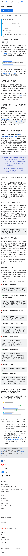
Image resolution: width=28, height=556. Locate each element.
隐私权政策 (7, 548)
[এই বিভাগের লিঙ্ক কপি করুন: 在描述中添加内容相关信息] (21, 202)
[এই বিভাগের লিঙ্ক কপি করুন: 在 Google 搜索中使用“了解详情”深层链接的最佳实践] (22, 392)
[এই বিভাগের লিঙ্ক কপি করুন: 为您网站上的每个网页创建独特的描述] (4, 180)
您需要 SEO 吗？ (5, 498)
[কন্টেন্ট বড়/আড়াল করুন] (13, 19)
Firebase (3, 537)
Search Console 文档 (6, 505)
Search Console (7, 10)
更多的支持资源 (5, 491)
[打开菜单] (2, 2)
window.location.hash (13, 439)
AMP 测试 (3, 522)
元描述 (5, 53)
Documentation (6, 7)
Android (3, 532)
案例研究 (3, 508)
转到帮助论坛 (4, 484)
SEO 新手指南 (4, 500)
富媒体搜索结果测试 (6, 517)
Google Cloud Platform (6, 539)
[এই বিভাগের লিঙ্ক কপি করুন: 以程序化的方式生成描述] (19, 238)
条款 (2, 548)
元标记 (7, 119)
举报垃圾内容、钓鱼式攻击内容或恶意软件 (11, 489)
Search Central (15, 2)
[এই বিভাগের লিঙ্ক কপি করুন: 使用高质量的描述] (15, 268)
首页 (2, 15)
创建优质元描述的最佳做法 (9, 73)
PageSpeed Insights (6, 520)
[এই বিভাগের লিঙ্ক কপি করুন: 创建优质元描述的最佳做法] (25, 131)
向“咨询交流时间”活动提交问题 (8, 486)
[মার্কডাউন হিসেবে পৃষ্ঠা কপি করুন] (7, 42)
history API (21, 438)
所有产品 (3, 542)
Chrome (3, 535)
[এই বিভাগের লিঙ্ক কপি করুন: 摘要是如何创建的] (17, 81)
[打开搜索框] (18, 2)
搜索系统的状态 (5, 503)
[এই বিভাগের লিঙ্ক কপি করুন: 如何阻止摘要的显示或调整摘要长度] (8, 108)
